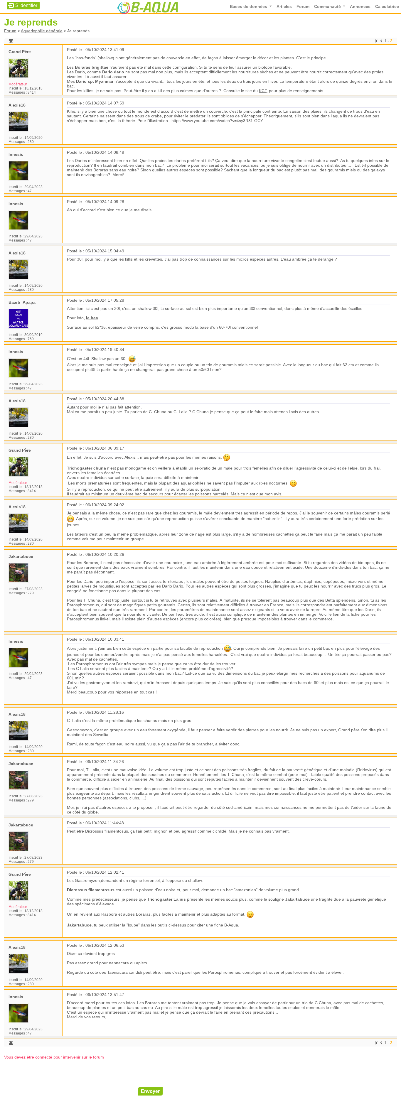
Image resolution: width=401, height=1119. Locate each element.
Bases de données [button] (249, 6)
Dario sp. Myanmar (94, 81)
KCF (263, 90)
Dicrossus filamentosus (106, 831)
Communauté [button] (328, 6)
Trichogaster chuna (86, 468)
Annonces (360, 6)
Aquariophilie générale (42, 30)
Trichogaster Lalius (166, 899)
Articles (284, 6)
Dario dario (113, 72)
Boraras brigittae (91, 67)
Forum (302, 6)
